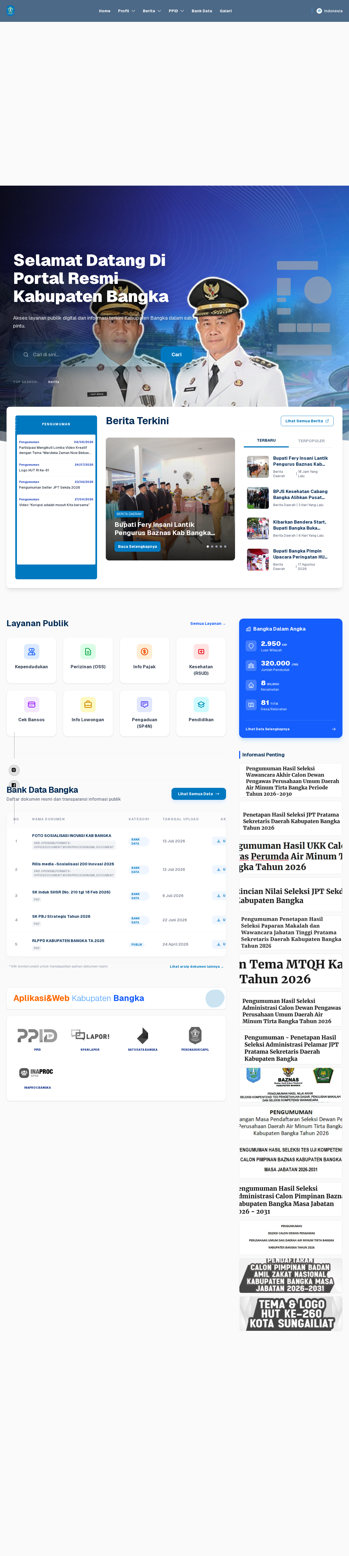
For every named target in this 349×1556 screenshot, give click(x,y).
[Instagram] (14, 770)
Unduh (228, 841)
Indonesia (330, 10)
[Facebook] (14, 785)
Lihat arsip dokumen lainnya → (197, 966)
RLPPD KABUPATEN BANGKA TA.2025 (68, 940)
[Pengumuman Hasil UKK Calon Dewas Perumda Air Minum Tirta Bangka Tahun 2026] (290, 856)
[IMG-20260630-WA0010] (290, 1123)
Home (104, 10)
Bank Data (202, 10)
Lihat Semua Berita (304, 420)
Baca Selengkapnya (137, 546)
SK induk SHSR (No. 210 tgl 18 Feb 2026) (71, 892)
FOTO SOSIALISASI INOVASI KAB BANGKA (71, 835)
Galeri (226, 10)
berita (53, 400)
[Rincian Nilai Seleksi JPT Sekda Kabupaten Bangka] (290, 894)
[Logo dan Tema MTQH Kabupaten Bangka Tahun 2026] (290, 971)
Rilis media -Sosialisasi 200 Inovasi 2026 (73, 864)
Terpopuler (311, 440)
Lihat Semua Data (195, 793)
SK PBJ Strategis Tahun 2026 (61, 916)
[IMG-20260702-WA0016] (290, 1085)
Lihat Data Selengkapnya (268, 729)
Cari (177, 372)
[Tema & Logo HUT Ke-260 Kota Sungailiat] (290, 1313)
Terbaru (266, 440)
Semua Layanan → (208, 623)
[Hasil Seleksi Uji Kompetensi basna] (290, 1161)
